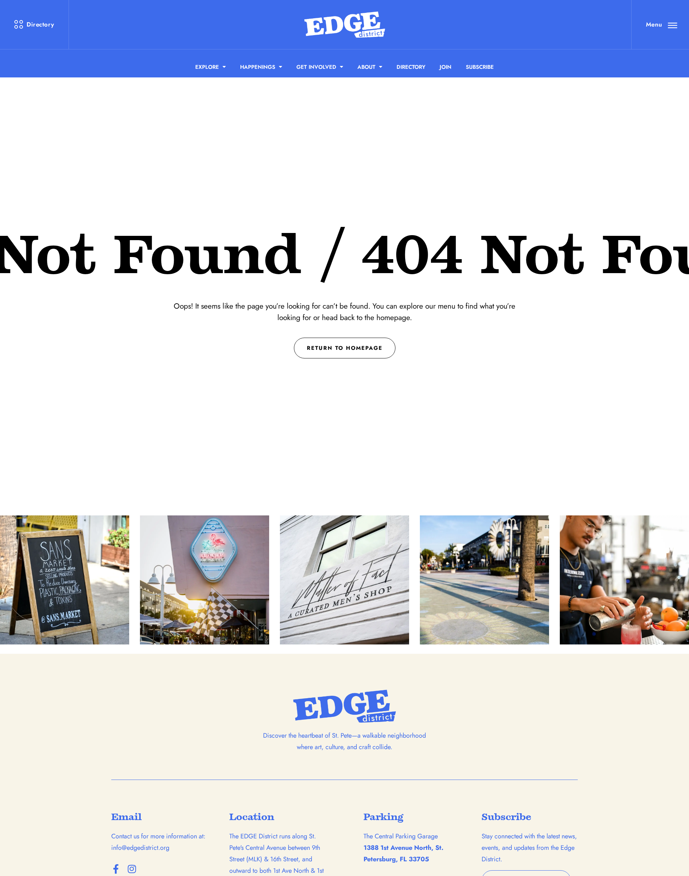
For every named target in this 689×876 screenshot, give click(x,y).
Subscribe (480, 67)
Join (445, 67)
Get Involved (316, 67)
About (366, 67)
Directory (411, 67)
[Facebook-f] (116, 868)
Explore (207, 67)
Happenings (257, 67)
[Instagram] (131, 868)
